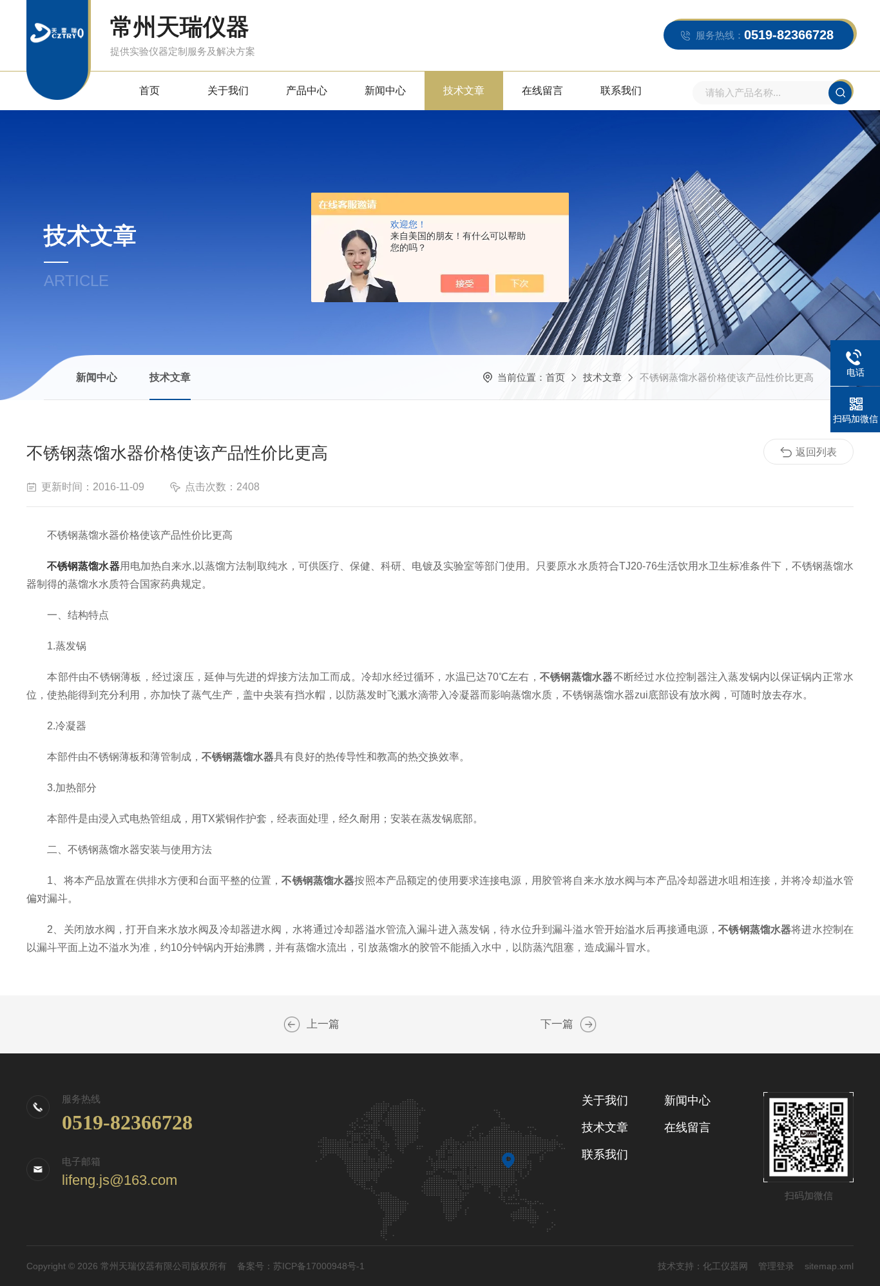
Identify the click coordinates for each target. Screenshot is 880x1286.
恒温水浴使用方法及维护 (588, 1024)
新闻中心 (385, 90)
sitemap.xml (829, 1266)
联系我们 (621, 90)
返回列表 (816, 451)
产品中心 (306, 90)
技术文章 (463, 90)
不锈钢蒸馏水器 (83, 566)
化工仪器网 (725, 1266)
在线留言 (542, 90)
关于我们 (228, 90)
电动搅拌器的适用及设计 (291, 1024)
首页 (149, 90)
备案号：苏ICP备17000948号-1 (301, 1266)
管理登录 (776, 1266)
